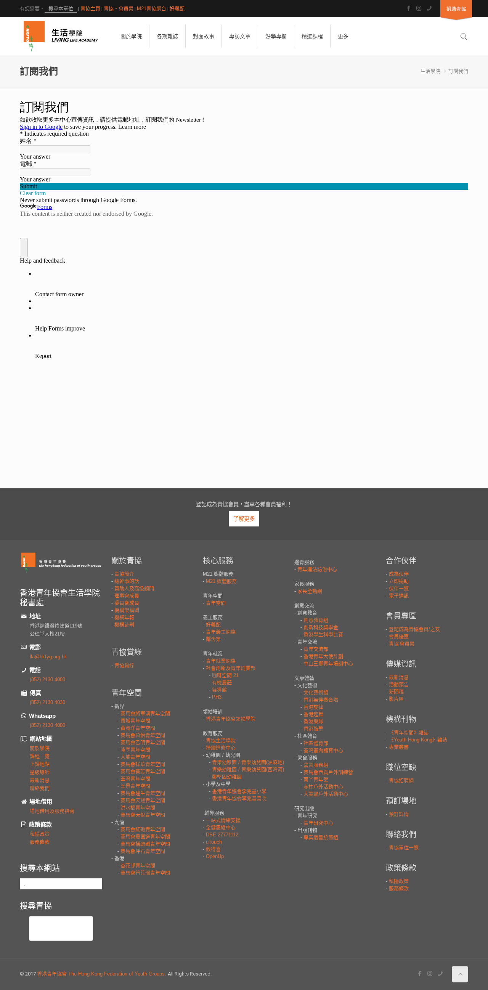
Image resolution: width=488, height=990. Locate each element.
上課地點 (40, 764)
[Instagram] (419, 8)
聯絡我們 (40, 788)
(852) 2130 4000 (47, 679)
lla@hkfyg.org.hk (48, 656)
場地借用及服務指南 (52, 811)
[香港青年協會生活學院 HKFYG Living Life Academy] (61, 36)
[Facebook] (409, 8)
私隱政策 (40, 834)
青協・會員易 (118, 8)
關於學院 (40, 748)
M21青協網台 (151, 8)
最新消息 (40, 780)
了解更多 (244, 519)
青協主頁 (90, 8)
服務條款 (40, 842)
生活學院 (430, 71)
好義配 (177, 8)
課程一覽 (40, 756)
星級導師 (40, 772)
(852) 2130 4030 (47, 702)
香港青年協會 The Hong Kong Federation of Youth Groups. (102, 974)
